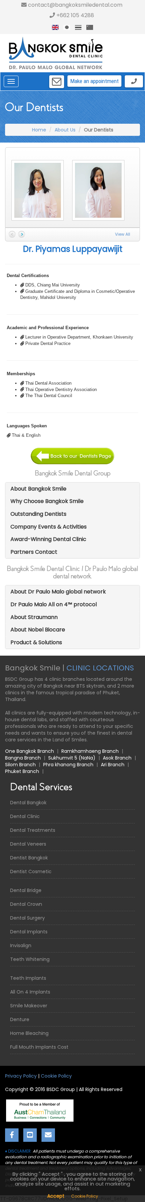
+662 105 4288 (74, 15)
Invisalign (20, 945)
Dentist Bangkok (29, 857)
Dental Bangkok (28, 802)
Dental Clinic (25, 816)
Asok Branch (117, 757)
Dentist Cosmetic (31, 871)
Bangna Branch (23, 757)
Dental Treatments (32, 830)
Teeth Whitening (30, 959)
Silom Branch (20, 764)
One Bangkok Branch (29, 751)
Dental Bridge (25, 890)
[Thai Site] (78, 27)
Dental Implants (29, 931)
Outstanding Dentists (38, 514)
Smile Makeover (28, 1005)
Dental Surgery (27, 918)
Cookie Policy (56, 1076)
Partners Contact (33, 552)
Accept (55, 1196)
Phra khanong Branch (68, 764)
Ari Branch (112, 764)
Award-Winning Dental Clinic (48, 539)
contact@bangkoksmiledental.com (74, 5)
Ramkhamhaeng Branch (90, 751)
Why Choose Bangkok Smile (47, 501)
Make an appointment (94, 81)
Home (39, 129)
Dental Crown (26, 904)
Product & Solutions (36, 642)
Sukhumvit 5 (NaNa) (71, 757)
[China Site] (89, 27)
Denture (19, 1019)
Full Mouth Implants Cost (39, 1047)
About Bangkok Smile (38, 489)
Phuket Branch (22, 771)
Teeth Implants (28, 978)
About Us (65, 129)
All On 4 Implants (30, 991)
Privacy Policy (21, 1076)
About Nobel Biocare (37, 629)
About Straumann (34, 617)
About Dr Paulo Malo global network (58, 591)
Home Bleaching (29, 1033)
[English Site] (55, 27)
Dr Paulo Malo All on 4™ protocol (53, 604)
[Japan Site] (66, 27)
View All (122, 234)
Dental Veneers (28, 844)
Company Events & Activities (48, 527)
